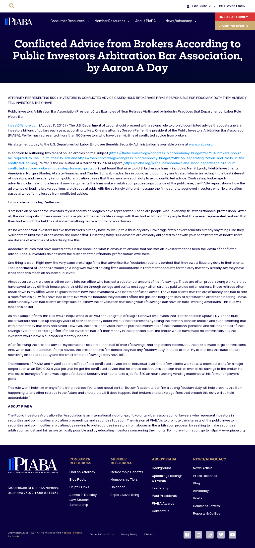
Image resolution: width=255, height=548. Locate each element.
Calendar (118, 487)
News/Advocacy (179, 21)
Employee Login (232, 6)
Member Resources (110, 21)
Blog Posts (77, 479)
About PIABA (145, 21)
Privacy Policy (129, 534)
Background (161, 468)
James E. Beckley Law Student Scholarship (83, 500)
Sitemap (149, 534)
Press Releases (205, 476)
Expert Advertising (125, 495)
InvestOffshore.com (23, 125)
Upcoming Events (233, 25)
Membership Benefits (127, 472)
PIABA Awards (163, 503)
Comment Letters (206, 506)
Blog (196, 483)
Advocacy (201, 491)
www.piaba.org (200, 144)
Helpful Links (79, 487)
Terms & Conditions (102, 534)
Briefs (197, 498)
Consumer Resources (68, 21)
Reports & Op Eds (206, 513)
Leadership (160, 488)
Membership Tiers (124, 479)
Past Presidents (164, 496)
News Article (203, 468)
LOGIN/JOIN (201, 6)
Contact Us (160, 511)
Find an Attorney (233, 17)
